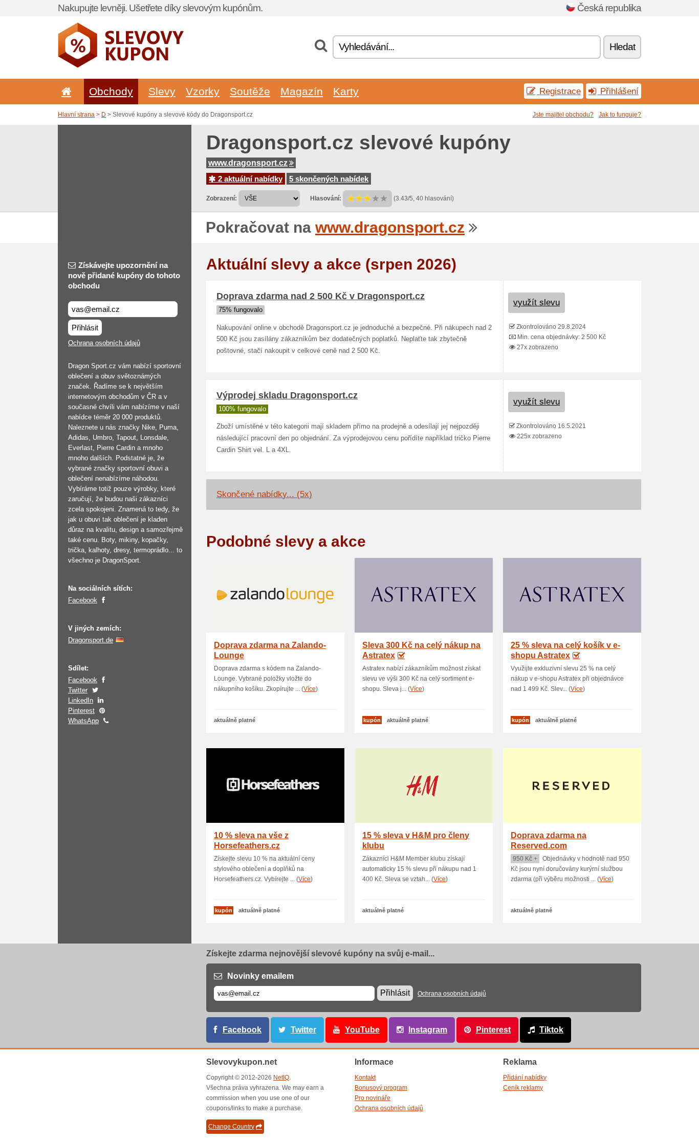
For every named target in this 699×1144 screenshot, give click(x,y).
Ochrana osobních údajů (104, 343)
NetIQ (281, 1077)
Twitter (78, 690)
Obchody (111, 91)
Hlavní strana (76, 114)
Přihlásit (85, 327)
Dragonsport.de (90, 640)
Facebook (82, 600)
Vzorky (203, 91)
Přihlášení (618, 91)
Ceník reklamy (523, 1087)
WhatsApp (83, 721)
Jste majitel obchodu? (563, 114)
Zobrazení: (221, 198)
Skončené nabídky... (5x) (264, 494)
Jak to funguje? (620, 114)
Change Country (231, 1126)
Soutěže (250, 91)
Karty (346, 91)
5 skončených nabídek (328, 178)
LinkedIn (80, 700)
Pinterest (81, 710)
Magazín (301, 91)
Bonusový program (381, 1087)
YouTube (362, 1029)
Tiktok (551, 1029)
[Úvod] (64, 91)
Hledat (622, 46)
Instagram (427, 1029)
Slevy (162, 91)
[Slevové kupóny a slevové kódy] (121, 65)
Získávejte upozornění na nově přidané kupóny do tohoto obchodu (124, 275)
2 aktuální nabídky (249, 178)
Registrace (559, 91)
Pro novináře (372, 1098)
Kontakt (365, 1077)
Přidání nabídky (525, 1077)
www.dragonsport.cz (248, 163)
